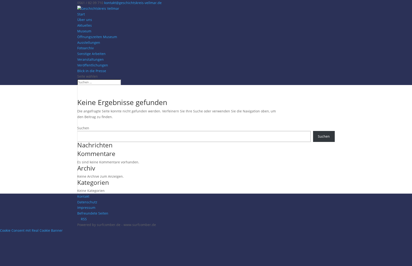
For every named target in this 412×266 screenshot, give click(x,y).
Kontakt (83, 196)
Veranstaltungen (90, 59)
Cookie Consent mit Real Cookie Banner (31, 230)
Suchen (83, 128)
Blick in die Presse (91, 71)
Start (81, 14)
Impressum (86, 207)
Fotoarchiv (85, 48)
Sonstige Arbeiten (91, 53)
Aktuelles (84, 25)
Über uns (84, 19)
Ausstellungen (88, 42)
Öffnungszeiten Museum (97, 37)
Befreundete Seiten (92, 213)
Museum (84, 31)
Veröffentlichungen (92, 65)
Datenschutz (87, 202)
